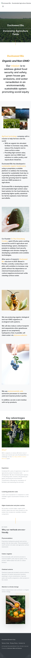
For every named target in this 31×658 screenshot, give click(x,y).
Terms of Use (5, 643)
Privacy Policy (14, 643)
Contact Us (22, 643)
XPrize (4, 450)
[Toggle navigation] (3, 6)
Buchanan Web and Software (15, 648)
